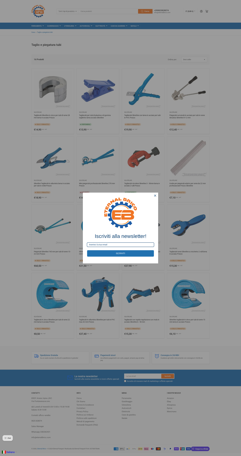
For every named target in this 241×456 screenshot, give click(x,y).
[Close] (155, 196)
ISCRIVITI (120, 253)
